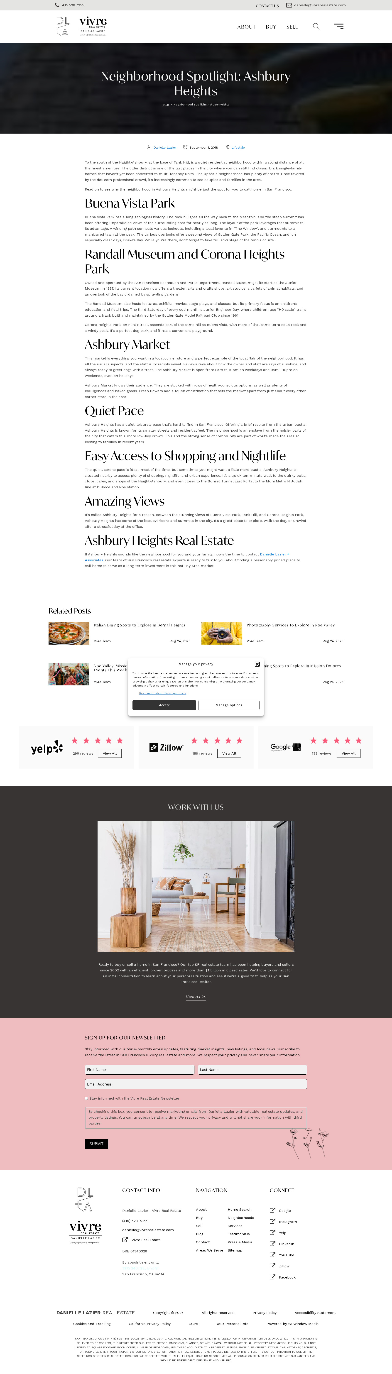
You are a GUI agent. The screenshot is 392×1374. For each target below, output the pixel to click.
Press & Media (240, 1242)
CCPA (193, 1324)
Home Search (240, 1209)
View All (110, 753)
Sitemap (235, 1250)
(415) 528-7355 (134, 1221)
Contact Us (267, 5)
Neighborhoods (241, 1218)
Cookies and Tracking (92, 1324)
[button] (257, 664)
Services (235, 1226)
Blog (166, 104)
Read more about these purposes (162, 693)
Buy (271, 26)
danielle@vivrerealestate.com (148, 1230)
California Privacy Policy (150, 1324)
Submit (96, 1144)
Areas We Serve (209, 1250)
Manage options (229, 705)
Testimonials (239, 1234)
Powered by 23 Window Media (293, 1324)
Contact (203, 1242)
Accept (164, 705)
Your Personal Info (232, 1324)
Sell (292, 26)
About (247, 26)
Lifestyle (238, 147)
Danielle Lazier (165, 147)
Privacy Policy (265, 1313)
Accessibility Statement (315, 1313)
